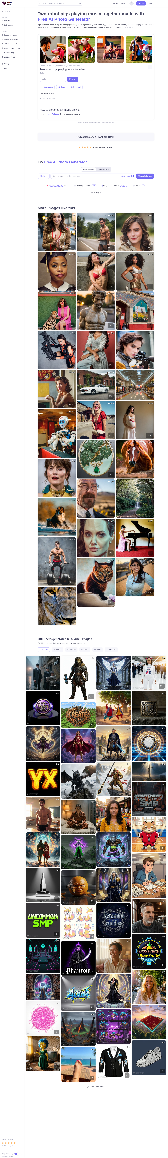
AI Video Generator (11, 44)
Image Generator (10, 35)
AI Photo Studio (10, 57)
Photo (42, 73)
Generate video (103, 169)
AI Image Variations (11, 39)
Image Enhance (53, 114)
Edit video (7, 21)
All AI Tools (8, 11)
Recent (58, 649)
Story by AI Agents (84, 185)
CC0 (53, 98)
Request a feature (7, 1157)
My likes (45, 649)
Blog (3, 1154)
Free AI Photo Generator (64, 19)
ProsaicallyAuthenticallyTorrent (70, 66)
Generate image (89, 169)
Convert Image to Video (12, 48)
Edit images (8, 25)
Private (138, 185)
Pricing (115, 3)
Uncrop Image (9, 53)
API (5, 68)
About (8, 1154)
